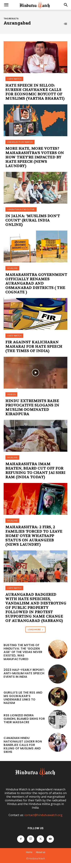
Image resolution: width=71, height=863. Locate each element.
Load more (34, 629)
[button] (6, 5)
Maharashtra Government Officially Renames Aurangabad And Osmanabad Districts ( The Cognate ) (36, 283)
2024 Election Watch (20, 142)
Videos (11, 394)
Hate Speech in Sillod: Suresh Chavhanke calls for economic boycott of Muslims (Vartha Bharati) (34, 92)
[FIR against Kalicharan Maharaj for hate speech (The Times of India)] (35, 314)
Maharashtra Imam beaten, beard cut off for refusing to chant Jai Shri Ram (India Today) (35, 470)
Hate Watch (14, 78)
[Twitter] (40, 839)
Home (29, 852)
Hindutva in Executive (21, 209)
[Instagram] (30, 839)
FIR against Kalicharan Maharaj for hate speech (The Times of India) (33, 346)
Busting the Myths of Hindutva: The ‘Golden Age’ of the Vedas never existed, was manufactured (23, 652)
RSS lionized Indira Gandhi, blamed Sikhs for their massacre (24, 718)
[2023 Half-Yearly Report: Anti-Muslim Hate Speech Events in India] (57, 674)
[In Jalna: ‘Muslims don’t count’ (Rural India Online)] (35, 188)
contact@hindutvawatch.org (43, 815)
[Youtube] (50, 839)
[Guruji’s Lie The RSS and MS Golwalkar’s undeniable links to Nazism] (57, 696)
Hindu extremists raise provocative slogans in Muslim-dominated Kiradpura (32, 407)
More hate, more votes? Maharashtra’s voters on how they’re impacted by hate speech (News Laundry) (34, 157)
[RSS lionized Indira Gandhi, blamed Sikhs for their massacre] (57, 719)
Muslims (12, 268)
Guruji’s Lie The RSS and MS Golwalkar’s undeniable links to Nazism (23, 697)
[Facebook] (20, 839)
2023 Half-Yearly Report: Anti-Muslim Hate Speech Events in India (24, 673)
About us (40, 852)
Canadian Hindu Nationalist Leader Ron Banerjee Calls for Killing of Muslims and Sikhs (23, 745)
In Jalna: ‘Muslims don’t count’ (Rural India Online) (32, 220)
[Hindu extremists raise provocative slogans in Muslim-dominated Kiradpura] (35, 373)
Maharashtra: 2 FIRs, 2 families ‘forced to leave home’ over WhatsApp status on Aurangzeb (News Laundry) (33, 536)
